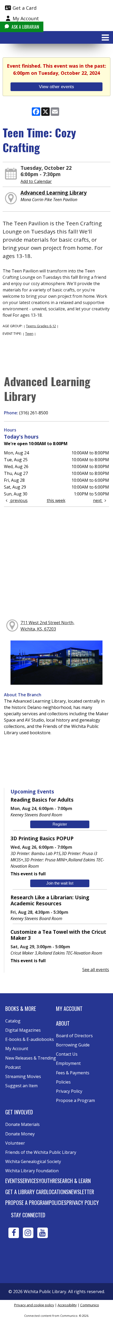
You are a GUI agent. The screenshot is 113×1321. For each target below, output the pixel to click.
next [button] (98, 500)
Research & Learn (72, 1181)
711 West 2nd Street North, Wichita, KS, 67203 (47, 626)
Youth (46, 1181)
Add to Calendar (36, 181)
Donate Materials (22, 1124)
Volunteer (15, 1143)
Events (12, 1181)
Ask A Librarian (25, 27)
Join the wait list (59, 883)
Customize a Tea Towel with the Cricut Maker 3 (58, 934)
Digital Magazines (23, 1030)
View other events (56, 86)
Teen (29, 333)
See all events (95, 969)
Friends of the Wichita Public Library (40, 1152)
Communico (89, 1305)
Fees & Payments (72, 1073)
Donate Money (20, 1134)
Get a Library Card (26, 1192)
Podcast (13, 1067)
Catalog (12, 1021)
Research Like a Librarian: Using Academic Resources (50, 900)
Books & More (20, 1008)
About (63, 1023)
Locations (58, 1192)
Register (60, 824)
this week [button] (56, 500)
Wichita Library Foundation (32, 1171)
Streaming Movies (23, 1076)
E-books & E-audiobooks (29, 1039)
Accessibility (67, 1305)
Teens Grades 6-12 (41, 326)
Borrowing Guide (73, 1045)
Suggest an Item (21, 1086)
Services (29, 1181)
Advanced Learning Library (53, 192)
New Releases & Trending (30, 1058)
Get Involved (19, 1112)
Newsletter (81, 1192)
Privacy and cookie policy (34, 1305)
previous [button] (18, 500)
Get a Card (24, 8)
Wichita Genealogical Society (33, 1161)
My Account (25, 18)
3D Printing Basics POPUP (42, 838)
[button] (105, 37)
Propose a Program (75, 1100)
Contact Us (67, 1054)
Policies (63, 1082)
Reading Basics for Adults (42, 799)
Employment (68, 1063)
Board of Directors (74, 1036)
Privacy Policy (69, 1091)
